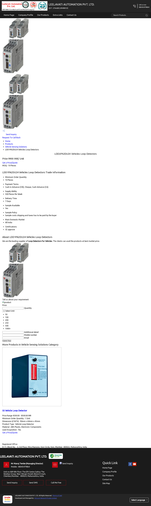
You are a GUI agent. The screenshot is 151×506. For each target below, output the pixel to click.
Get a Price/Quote (9, 163)
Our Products (43, 15)
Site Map (106, 483)
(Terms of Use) (57, 495)
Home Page (9, 15)
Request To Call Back (11, 137)
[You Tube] (134, 465)
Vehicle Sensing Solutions (16, 147)
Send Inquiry (11, 134)
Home (7, 141)
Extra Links (58, 15)
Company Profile (25, 15)
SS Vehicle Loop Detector (14, 410)
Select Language (138, 500)
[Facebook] (130, 465)
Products (9, 144)
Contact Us (71, 15)
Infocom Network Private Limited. (45, 498)
